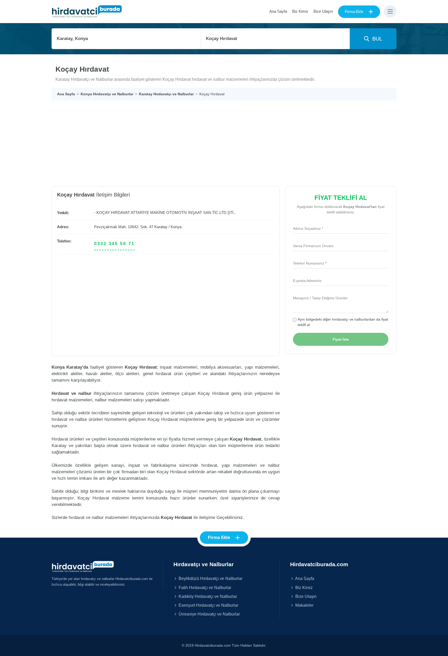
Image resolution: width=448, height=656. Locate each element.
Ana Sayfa (278, 11)
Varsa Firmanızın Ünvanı (313, 246)
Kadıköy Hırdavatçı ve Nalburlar (207, 596)
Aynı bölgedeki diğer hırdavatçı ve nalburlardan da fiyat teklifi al (343, 322)
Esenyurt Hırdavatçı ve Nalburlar (208, 605)
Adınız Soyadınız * (308, 228)
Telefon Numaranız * (309, 263)
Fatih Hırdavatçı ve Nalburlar (204, 587)
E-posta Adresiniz (307, 281)
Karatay (160, 227)
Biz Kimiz (300, 11)
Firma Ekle (359, 11)
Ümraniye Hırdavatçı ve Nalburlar (209, 614)
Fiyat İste (341, 339)
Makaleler (303, 605)
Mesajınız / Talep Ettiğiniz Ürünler (320, 298)
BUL (375, 39)
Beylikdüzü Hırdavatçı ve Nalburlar (210, 578)
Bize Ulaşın (323, 11)
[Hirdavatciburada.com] (83, 566)
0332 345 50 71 (114, 243)
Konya (176, 227)
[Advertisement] (224, 139)
